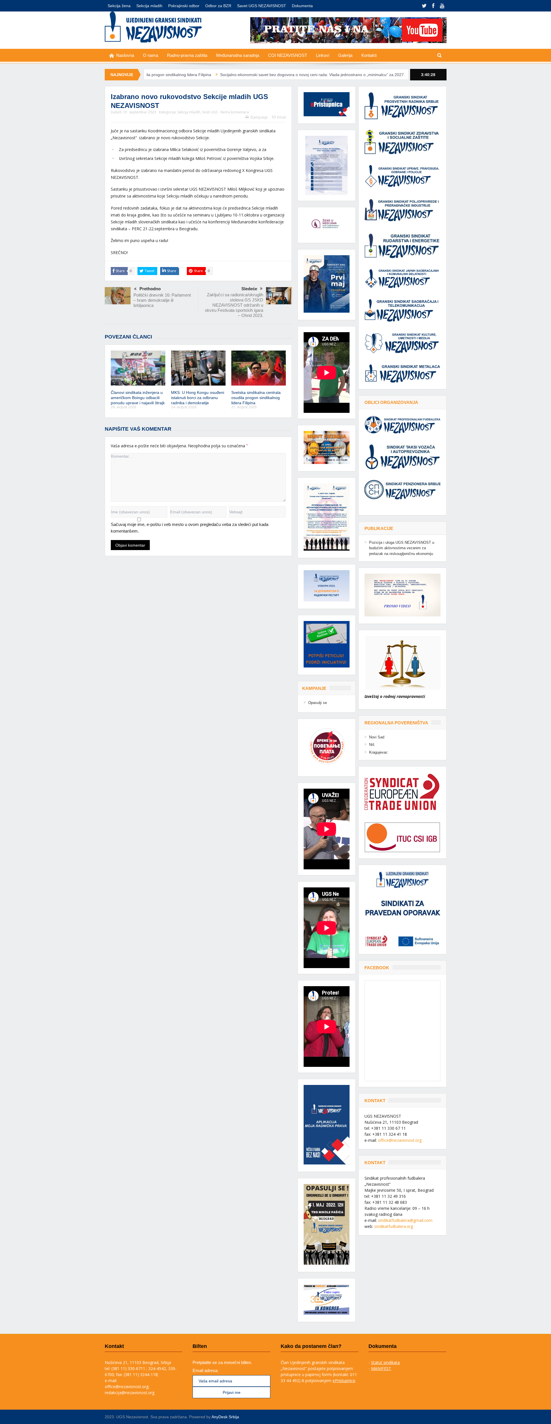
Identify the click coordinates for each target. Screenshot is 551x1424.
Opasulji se (317, 703)
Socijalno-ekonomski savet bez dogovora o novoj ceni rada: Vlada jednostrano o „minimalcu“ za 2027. (239, 74)
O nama (150, 55)
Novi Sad (376, 737)
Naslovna (125, 55)
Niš (372, 744)
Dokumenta (302, 5)
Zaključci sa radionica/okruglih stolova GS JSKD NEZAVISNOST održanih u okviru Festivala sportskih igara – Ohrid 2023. (234, 305)
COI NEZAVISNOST (287, 55)
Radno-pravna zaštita (187, 55)
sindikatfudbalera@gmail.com (405, 1220)
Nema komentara (234, 112)
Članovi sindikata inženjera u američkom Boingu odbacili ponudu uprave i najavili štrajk (138, 397)
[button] (327, 165)
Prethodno (150, 288)
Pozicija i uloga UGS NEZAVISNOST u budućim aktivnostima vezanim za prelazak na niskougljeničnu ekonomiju (401, 548)
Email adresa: (205, 1370)
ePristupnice (344, 1380)
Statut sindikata (385, 1362)
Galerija (345, 55)
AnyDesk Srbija (225, 1417)
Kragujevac (378, 752)
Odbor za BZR (218, 5)
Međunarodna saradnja (237, 55)
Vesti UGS (210, 112)
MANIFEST (381, 1368)
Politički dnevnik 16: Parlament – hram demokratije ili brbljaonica (162, 300)
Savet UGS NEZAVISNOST (261, 5)
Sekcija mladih (149, 5)
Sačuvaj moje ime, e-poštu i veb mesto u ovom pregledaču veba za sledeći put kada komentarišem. (189, 527)
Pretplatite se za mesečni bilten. (222, 1362)
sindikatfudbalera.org (393, 1226)
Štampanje (259, 117)
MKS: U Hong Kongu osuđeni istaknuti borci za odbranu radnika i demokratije (197, 397)
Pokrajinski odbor (183, 5)
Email (281, 117)
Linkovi (322, 55)
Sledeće (249, 288)
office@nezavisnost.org (400, 1140)
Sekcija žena (119, 5)
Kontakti (369, 55)
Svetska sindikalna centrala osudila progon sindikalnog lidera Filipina (256, 397)
